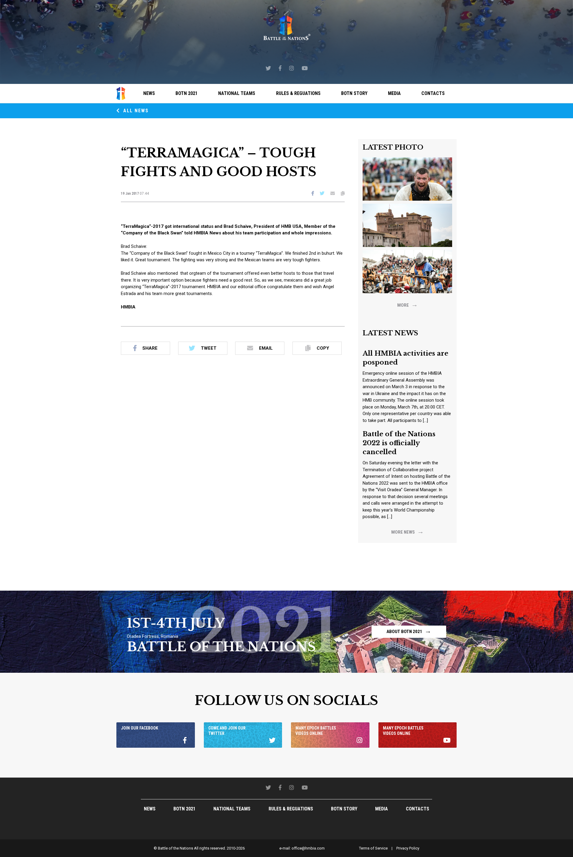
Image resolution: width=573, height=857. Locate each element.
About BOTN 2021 (408, 631)
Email (266, 348)
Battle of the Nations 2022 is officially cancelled (399, 443)
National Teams (236, 93)
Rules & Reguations (298, 93)
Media (394, 93)
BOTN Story (354, 93)
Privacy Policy (407, 848)
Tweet (208, 348)
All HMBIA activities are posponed (405, 357)
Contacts (433, 93)
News (149, 93)
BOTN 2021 (186, 93)
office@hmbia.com (308, 848)
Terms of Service (373, 848)
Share (150, 348)
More (407, 304)
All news (135, 110)
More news (407, 531)
